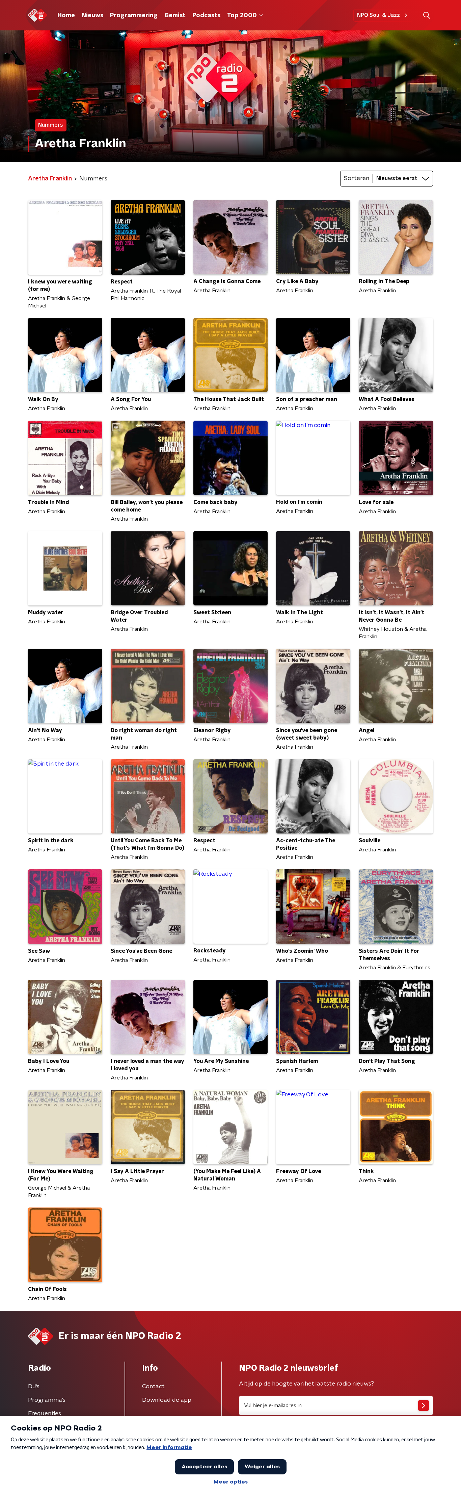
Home (66, 16)
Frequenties (44, 1414)
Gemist (175, 16)
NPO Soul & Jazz (378, 15)
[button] (426, 15)
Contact (153, 1387)
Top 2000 (242, 16)
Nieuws (92, 16)
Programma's (46, 1400)
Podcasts (206, 16)
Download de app (166, 1400)
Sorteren (356, 178)
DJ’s (33, 1387)
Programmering (134, 16)
